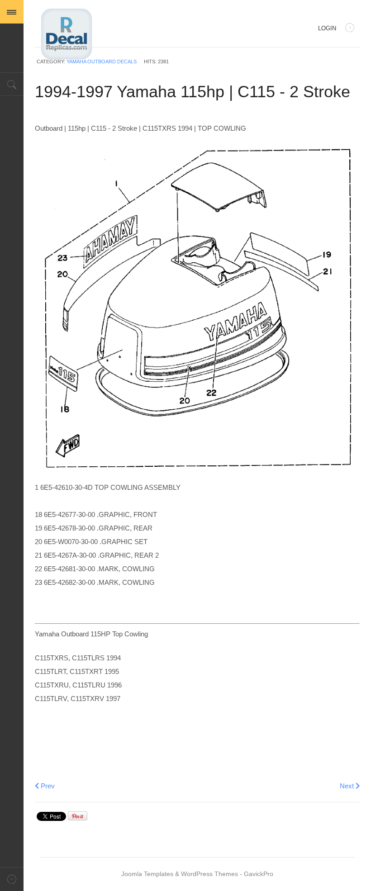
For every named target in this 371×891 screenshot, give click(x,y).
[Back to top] (12, 879)
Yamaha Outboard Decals (102, 61)
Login (327, 28)
